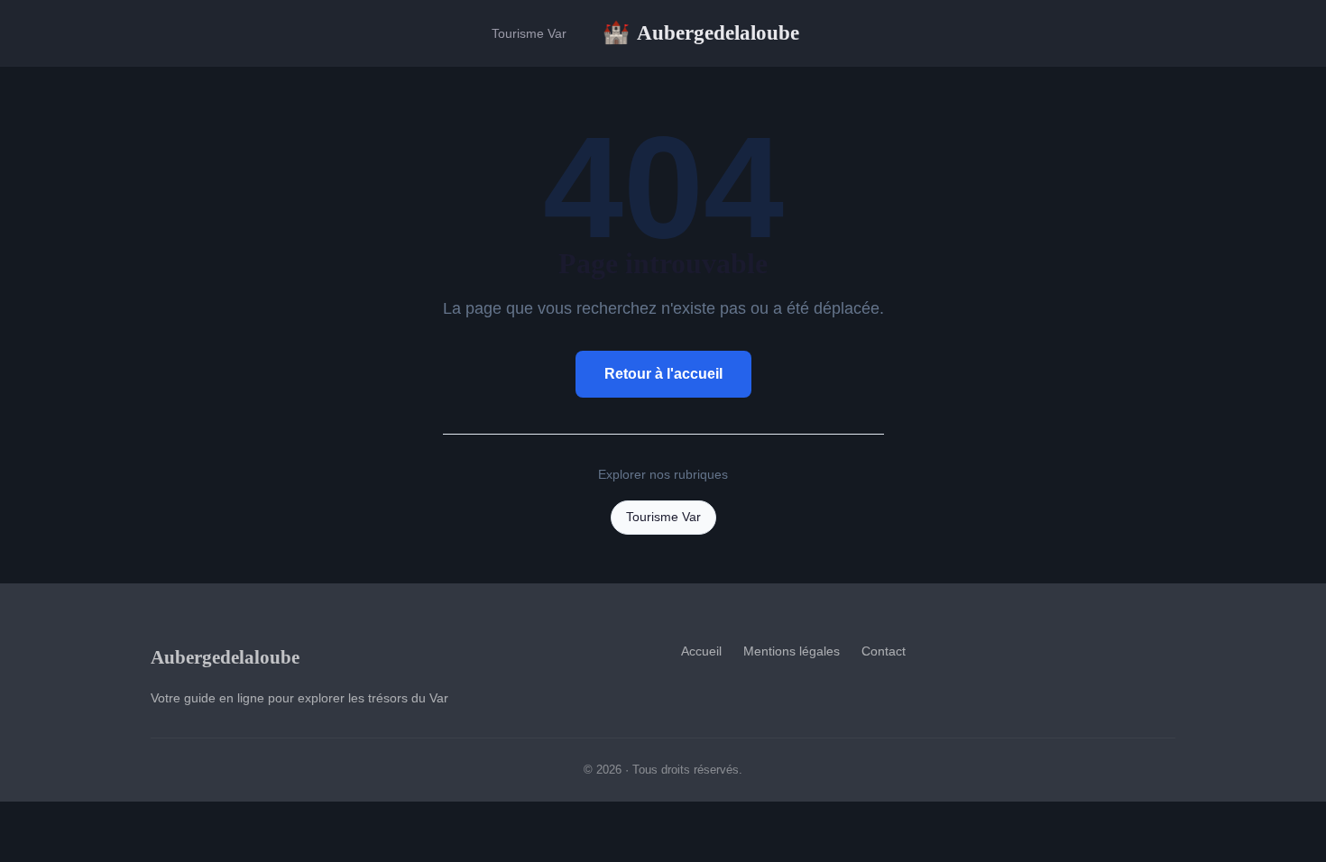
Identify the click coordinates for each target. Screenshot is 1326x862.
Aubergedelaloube (701, 32)
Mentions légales (791, 651)
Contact (883, 651)
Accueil (701, 651)
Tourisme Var (529, 33)
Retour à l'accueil (663, 373)
